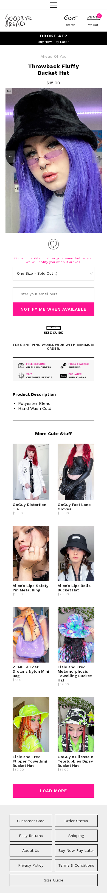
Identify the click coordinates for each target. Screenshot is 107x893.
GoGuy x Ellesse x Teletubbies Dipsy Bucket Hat (75, 761)
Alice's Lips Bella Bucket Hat (74, 587)
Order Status (76, 821)
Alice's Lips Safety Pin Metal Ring (31, 587)
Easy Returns (31, 835)
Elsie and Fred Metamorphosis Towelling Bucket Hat (75, 673)
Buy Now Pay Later (76, 850)
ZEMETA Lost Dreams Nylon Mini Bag (31, 671)
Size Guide (53, 880)
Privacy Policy (30, 865)
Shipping (76, 835)
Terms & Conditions (76, 865)
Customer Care (30, 821)
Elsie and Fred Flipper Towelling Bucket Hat (30, 761)
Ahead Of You (54, 56)
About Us (30, 850)
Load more (53, 790)
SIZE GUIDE (53, 333)
